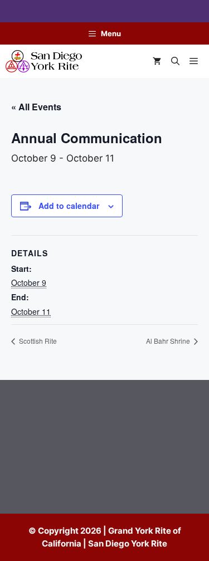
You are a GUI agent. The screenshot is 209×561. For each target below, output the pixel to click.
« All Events (36, 106)
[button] (175, 61)
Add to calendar (68, 205)
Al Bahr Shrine (169, 340)
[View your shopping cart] (157, 61)
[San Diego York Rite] (44, 61)
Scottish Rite (37, 340)
